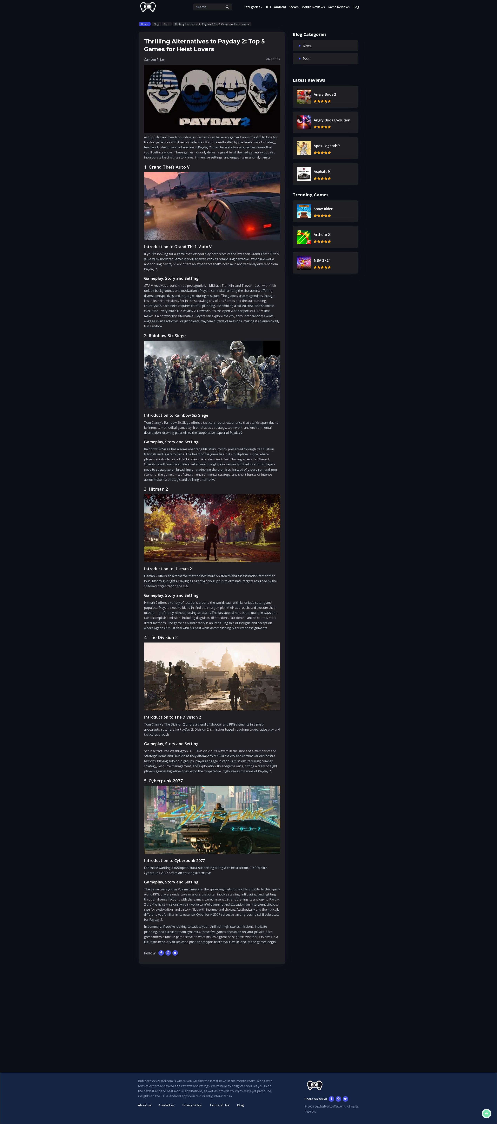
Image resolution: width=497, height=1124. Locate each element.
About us (144, 1105)
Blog (356, 7)
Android (280, 7)
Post (306, 58)
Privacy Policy (192, 1105)
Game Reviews (339, 7)
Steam (294, 7)
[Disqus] (212, 1012)
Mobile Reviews (313, 7)
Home (144, 24)
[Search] (227, 6)
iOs (268, 7)
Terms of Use (219, 1105)
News (307, 46)
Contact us (167, 1105)
